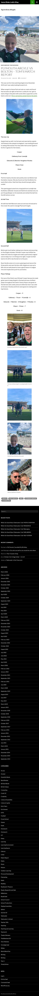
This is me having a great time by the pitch (24, 96)
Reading (3, 883)
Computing (4, 790)
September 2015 (5, 739)
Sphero (3, 909)
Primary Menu (37, 2)
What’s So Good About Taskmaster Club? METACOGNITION (18, 522)
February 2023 (5, 639)
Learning (3, 841)
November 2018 (5, 710)
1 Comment (23, 78)
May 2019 (4, 701)
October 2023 (5, 630)
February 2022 (5, 668)
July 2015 (3, 743)
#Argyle (4, 498)
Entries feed (4, 979)
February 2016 (5, 730)
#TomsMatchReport (30, 498)
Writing (3, 954)
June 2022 (4, 655)
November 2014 (5, 755)
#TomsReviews (6, 500)
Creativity (4, 796)
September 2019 (5, 691)
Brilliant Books (5, 783)
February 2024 (5, 620)
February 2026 (5, 575)
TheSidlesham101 (6, 938)
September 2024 (5, 601)
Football (3, 816)
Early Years (4, 806)
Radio (2, 880)
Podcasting (4, 877)
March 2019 (4, 704)
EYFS (2, 812)
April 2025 (4, 594)
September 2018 (5, 717)
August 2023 (4, 633)
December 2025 (5, 581)
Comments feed (5, 982)
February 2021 (5, 681)
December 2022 (5, 643)
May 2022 (4, 659)
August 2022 (4, 649)
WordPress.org (5, 985)
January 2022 (5, 672)
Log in (2, 976)
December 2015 (5, 736)
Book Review (4, 780)
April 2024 (4, 614)
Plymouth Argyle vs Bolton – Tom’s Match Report (18, 71)
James (15, 78)
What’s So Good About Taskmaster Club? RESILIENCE (16, 526)
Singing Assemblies (6, 906)
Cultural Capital (5, 803)
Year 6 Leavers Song (12, 553)
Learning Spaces (5, 848)
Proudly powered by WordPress (8, 993)
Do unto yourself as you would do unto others (23, 550)
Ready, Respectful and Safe (8, 890)
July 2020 (3, 685)
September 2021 (5, 678)
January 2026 (5, 578)
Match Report (5, 65)
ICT (2, 835)
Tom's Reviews (14, 65)
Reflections (4, 893)
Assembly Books (5, 777)
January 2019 (5, 707)
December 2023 (5, 623)
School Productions (6, 903)
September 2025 (5, 591)
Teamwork (4, 932)
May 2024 (4, 610)
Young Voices (4, 964)
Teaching (3, 925)
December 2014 (5, 752)
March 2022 (4, 665)
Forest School (5, 819)
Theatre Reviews (5, 935)
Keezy (2, 838)
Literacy (3, 851)
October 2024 (5, 597)
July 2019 (3, 697)
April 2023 (4, 636)
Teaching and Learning (7, 929)
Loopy (2, 854)
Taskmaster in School (7, 919)
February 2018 (5, 720)
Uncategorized (5, 945)
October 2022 (5, 646)
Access (3, 770)
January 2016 (5, 733)
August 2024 (4, 604)
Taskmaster (4, 916)
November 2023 (5, 626)
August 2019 (4, 694)
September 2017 (5, 726)
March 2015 (4, 746)
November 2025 (5, 585)
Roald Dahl (4, 896)
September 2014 (5, 759)
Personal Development (7, 874)
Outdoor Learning (6, 870)
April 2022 (4, 662)
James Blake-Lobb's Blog (9, 2)
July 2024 (3, 607)
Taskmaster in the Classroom (14, 560)
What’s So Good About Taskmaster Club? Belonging (15, 529)
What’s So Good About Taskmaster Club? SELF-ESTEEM (16, 535)
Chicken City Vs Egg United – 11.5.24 (14, 557)
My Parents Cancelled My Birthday (17, 547)
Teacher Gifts (4, 922)
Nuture (3, 867)
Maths (2, 861)
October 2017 (5, 723)
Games (3, 822)
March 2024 (4, 617)
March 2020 (4, 688)
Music (2, 864)
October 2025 (5, 588)
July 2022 (3, 652)
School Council (5, 899)
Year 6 (2, 961)
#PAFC (21, 498)
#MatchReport (13, 498)
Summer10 (4, 912)
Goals (2, 825)
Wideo (3, 948)
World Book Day (5, 951)
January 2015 (5, 749)
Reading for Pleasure (7, 887)
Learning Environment (7, 845)
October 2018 (5, 714)
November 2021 (5, 675)
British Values (5, 787)
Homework (4, 829)
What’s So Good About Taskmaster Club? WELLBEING (16, 532)
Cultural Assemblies (6, 799)
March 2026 (4, 572)
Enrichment (4, 809)
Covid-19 (3, 793)
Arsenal (3, 774)
